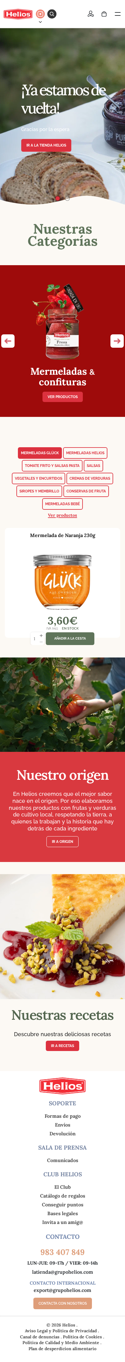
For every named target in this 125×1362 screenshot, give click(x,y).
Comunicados (62, 1160)
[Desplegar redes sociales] (40, 22)
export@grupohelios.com (62, 1290)
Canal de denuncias (40, 1337)
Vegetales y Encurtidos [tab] (38, 478)
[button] (8, 341)
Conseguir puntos (62, 1204)
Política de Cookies (83, 1337)
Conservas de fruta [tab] (86, 491)
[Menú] (117, 14)
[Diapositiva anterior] (9, 116)
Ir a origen (62, 842)
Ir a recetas (62, 1046)
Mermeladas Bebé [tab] (62, 504)
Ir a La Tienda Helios (46, 145)
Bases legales (62, 1213)
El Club (62, 1187)
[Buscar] (51, 14)
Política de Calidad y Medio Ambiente (61, 1342)
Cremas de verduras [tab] (89, 478)
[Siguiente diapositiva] (115, 116)
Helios (68, 1325)
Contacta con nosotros (63, 1304)
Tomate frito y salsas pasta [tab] (52, 466)
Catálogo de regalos (62, 1196)
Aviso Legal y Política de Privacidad (61, 1330)
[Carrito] (104, 14)
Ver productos (63, 397)
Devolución (62, 1133)
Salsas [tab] (93, 466)
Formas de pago (63, 1116)
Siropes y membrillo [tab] (39, 491)
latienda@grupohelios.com (62, 1272)
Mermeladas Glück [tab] (40, 453)
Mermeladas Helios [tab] (85, 453)
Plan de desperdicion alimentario (62, 1348)
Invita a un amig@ (62, 1222)
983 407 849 (62, 1252)
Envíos (62, 1125)
